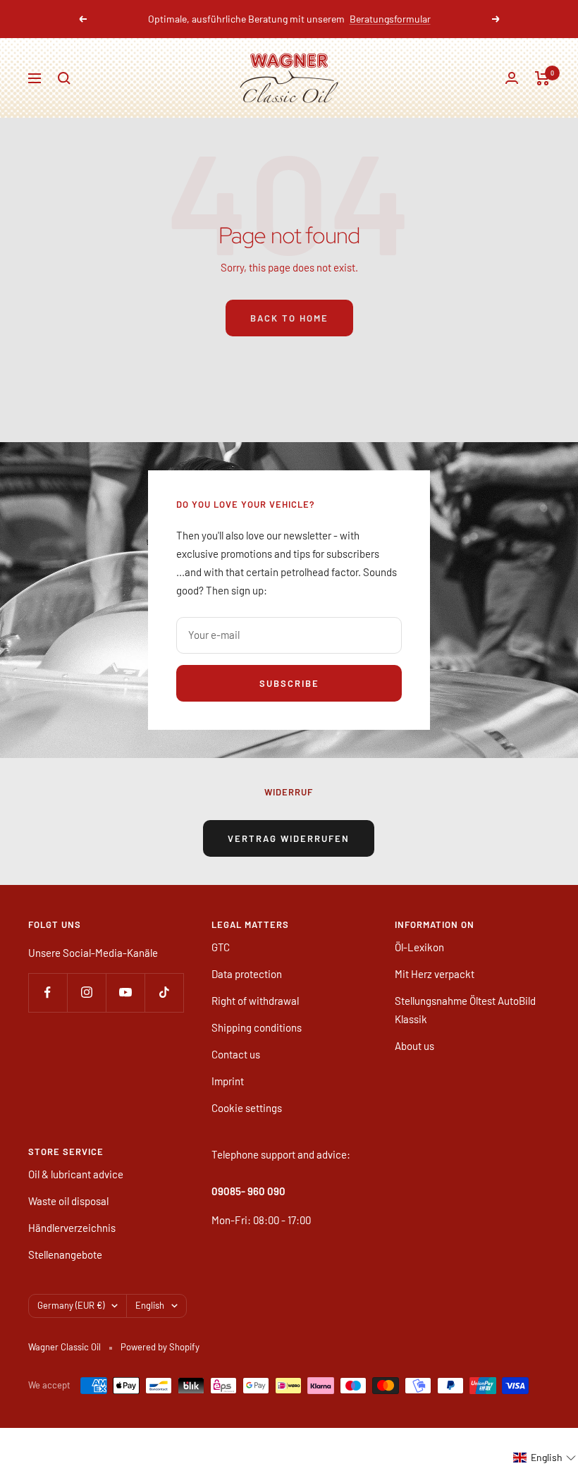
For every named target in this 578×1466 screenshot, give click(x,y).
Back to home (289, 318)
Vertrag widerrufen (289, 838)
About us (414, 1045)
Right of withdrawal (255, 1000)
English (149, 1305)
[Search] (64, 78)
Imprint (227, 1081)
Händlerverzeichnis (72, 1227)
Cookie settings (246, 1107)
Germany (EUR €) (70, 1305)
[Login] (511, 78)
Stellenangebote (65, 1254)
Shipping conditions (256, 1027)
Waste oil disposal (68, 1201)
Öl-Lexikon (419, 947)
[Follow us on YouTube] (125, 992)
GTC (220, 947)
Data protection (246, 973)
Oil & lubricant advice (75, 1174)
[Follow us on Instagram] (86, 992)
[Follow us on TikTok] (163, 992)
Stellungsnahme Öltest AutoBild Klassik (465, 1009)
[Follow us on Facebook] (47, 992)
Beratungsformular (390, 19)
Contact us (235, 1054)
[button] (545, 1457)
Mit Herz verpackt (434, 973)
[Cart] (542, 78)
